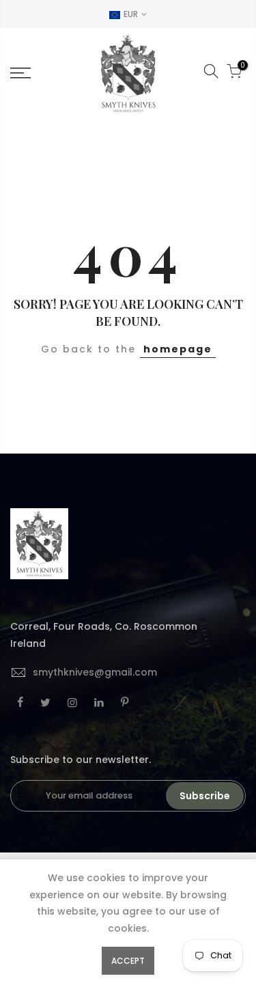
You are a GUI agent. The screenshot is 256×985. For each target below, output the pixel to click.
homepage (177, 349)
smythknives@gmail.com (95, 672)
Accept (128, 961)
